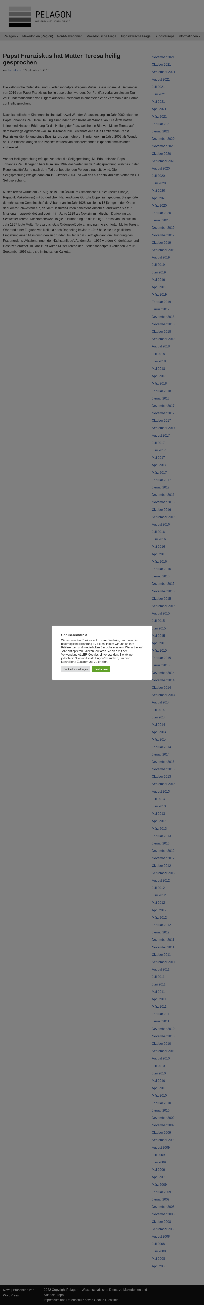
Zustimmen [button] (101, 669)
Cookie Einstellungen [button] (76, 669)
